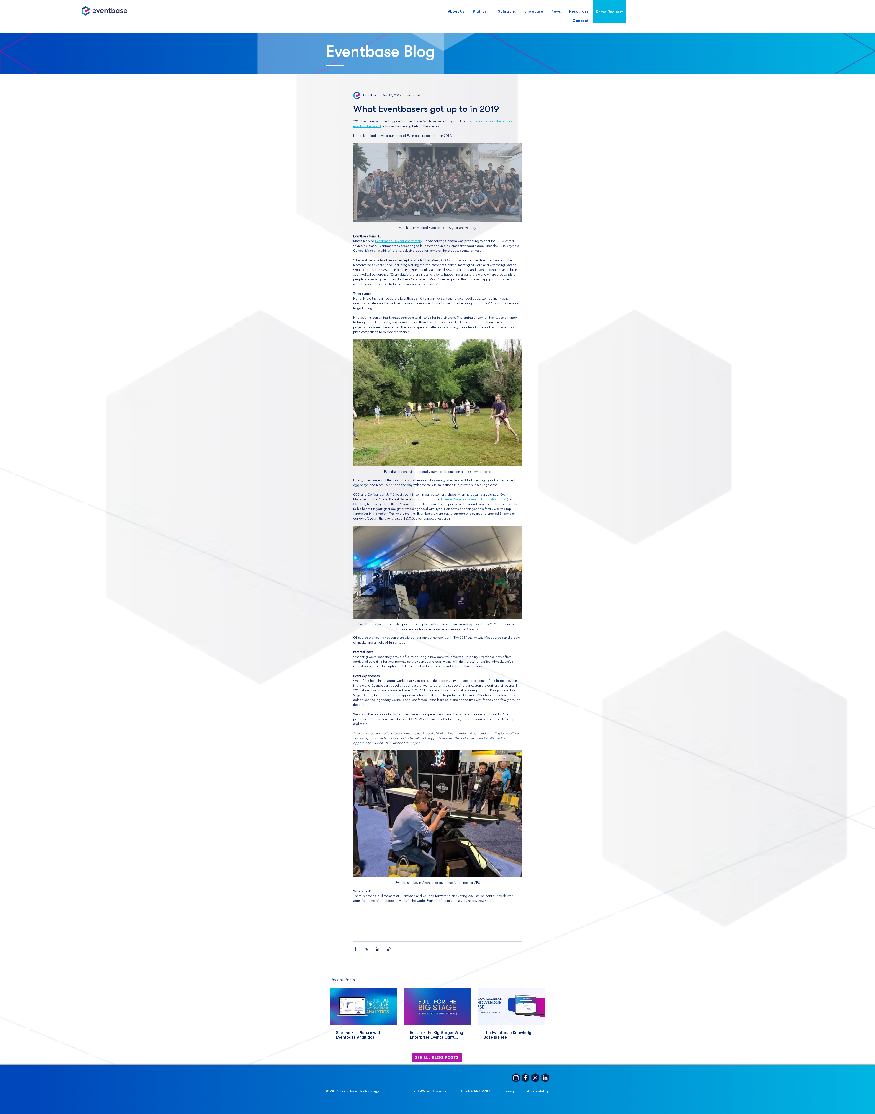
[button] (456, 11)
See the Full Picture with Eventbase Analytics (358, 1034)
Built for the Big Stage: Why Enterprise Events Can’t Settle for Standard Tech (436, 1034)
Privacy (508, 1091)
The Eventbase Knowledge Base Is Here (509, 1034)
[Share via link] (389, 949)
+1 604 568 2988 (475, 1091)
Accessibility (538, 1091)
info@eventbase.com (432, 1091)
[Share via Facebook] (355, 949)
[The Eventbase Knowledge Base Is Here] (511, 1006)
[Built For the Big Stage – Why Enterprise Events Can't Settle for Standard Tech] (437, 1006)
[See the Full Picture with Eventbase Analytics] (363, 1006)
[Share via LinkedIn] (378, 949)
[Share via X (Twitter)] (366, 949)
